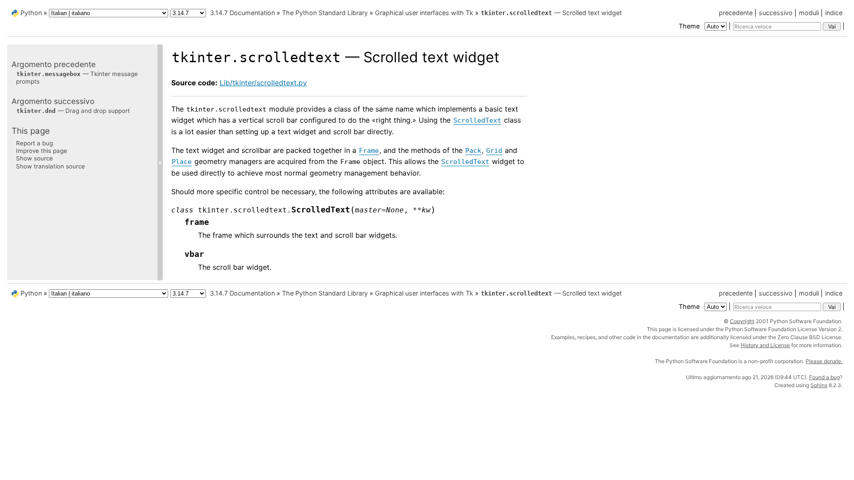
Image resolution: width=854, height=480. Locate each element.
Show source (34, 158)
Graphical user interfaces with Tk (424, 12)
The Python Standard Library (325, 12)
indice (833, 12)
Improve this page (41, 150)
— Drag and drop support (73, 110)
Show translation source (50, 166)
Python (31, 12)
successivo (776, 12)
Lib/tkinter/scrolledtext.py (263, 82)
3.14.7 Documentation (242, 12)
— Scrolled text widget (551, 12)
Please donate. (824, 361)
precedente (736, 12)
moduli (809, 12)
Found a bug (824, 377)
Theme (690, 26)
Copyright (742, 321)
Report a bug (34, 143)
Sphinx (818, 385)
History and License (765, 345)
